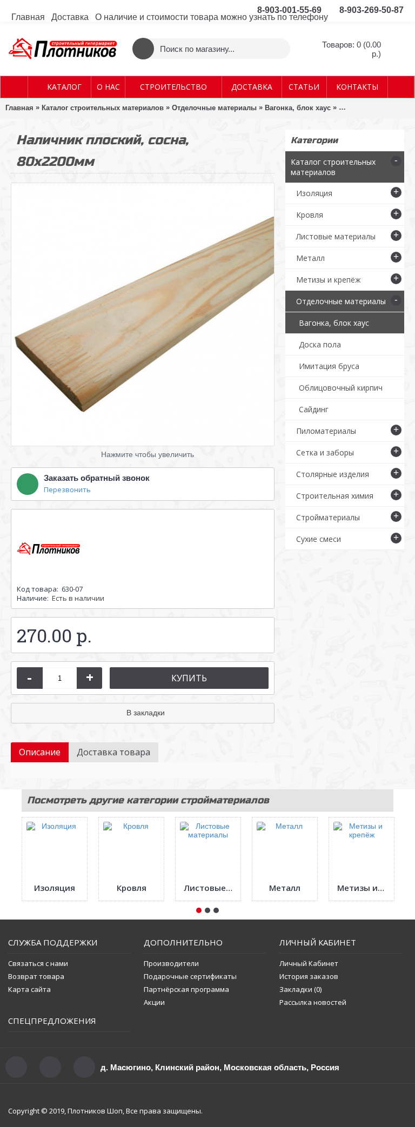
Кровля (131, 887)
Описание (40, 752)
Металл (284, 887)
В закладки (145, 712)
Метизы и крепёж (363, 887)
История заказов (308, 976)
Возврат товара (36, 976)
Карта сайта (29, 989)
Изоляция (54, 887)
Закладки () (300, 989)
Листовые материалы (210, 887)
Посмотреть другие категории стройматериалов (148, 800)
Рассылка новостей (312, 1002)
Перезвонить (67, 489)
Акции (154, 1002)
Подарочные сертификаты (190, 976)
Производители (171, 963)
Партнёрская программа (186, 989)
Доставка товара (113, 752)
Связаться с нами (38, 963)
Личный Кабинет (308, 963)
